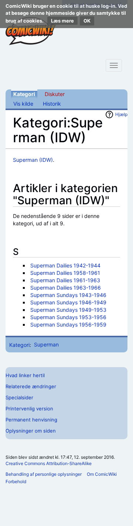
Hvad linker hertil (25, 375)
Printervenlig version (29, 408)
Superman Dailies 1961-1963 (65, 280)
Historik (52, 103)
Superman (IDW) (33, 160)
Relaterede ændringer (31, 386)
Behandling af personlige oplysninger (44, 474)
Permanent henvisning (31, 420)
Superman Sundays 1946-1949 (68, 302)
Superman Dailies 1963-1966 (65, 287)
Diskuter (55, 94)
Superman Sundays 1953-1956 (68, 317)
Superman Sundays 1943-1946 (68, 295)
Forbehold (16, 481)
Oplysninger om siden (31, 431)
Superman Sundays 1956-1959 (68, 324)
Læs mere (62, 21)
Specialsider (19, 397)
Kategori (24, 94)
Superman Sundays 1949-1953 (68, 310)
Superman (46, 344)
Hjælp (121, 114)
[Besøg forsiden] (31, 31)
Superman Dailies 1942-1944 (65, 265)
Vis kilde (23, 103)
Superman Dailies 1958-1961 (65, 273)
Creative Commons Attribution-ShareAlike (49, 463)
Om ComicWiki (102, 474)
